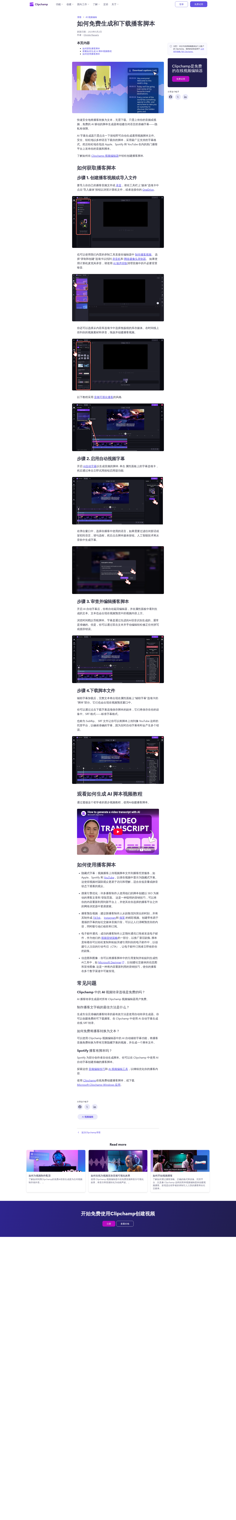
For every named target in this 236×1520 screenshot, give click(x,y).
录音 (118, 185)
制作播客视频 (143, 254)
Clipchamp (89, 1080)
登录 (181, 4)
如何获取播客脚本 (91, 48)
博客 (79, 17)
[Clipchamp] (39, 4)
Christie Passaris (91, 34)
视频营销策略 (109, 938)
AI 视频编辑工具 (118, 1069)
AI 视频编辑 (91, 17)
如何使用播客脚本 (91, 53)
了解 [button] (95, 4)
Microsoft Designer (111, 962)
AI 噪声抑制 (120, 263)
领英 (122, 917)
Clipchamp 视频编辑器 (105, 155)
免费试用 (198, 4)
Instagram (110, 917)
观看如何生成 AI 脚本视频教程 (97, 51)
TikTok (97, 917)
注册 (109, 1223)
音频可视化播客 (103, 397)
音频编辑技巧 (97, 1069)
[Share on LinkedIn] (185, 97)
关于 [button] (114, 4)
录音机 (116, 259)
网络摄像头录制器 (135, 259)
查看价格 (125, 1223)
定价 (105, 4)
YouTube (109, 877)
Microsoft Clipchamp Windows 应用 (98, 1084)
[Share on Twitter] (178, 97)
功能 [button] (58, 4)
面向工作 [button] (82, 4)
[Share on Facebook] (170, 97)
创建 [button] (69, 4)
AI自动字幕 (90, 466)
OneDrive (148, 189)
